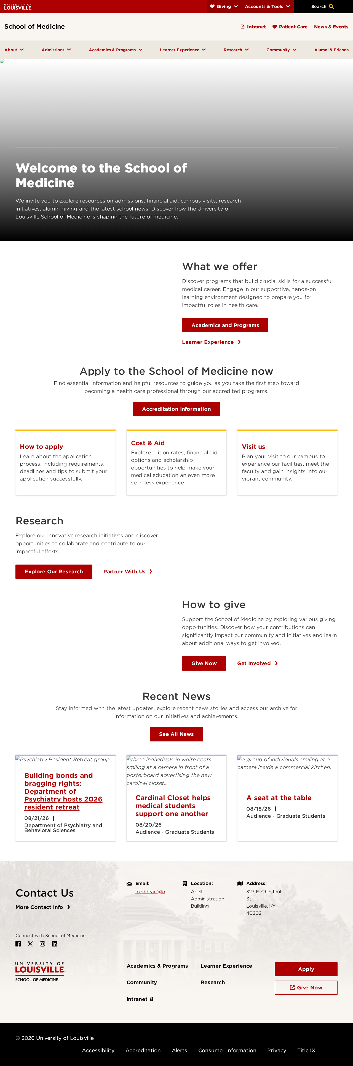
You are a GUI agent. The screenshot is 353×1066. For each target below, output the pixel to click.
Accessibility (98, 1050)
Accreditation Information (176, 409)
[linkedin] (54, 944)
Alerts (179, 1050)
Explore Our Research (54, 571)
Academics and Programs (225, 325)
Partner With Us (125, 571)
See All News (176, 734)
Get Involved (254, 663)
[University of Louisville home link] (18, 6)
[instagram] (42, 944)
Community (142, 982)
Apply (306, 969)
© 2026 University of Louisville (54, 1038)
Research (212, 982)
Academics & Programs (157, 966)
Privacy (276, 1050)
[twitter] (30, 944)
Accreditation (143, 1050)
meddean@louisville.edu (153, 891)
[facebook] (18, 944)
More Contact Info (40, 907)
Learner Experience (209, 342)
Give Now (204, 663)
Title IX (306, 1050)
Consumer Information (227, 1050)
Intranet (137, 999)
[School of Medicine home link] (40, 971)
